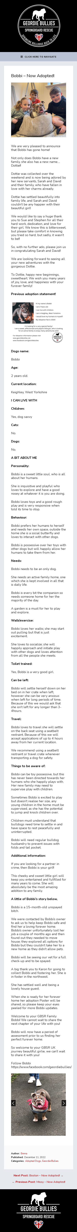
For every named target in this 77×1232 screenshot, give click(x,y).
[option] (38, 1104)
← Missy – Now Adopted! (38, 1182)
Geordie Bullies (50, 1161)
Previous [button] (13, 1103)
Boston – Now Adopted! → (38, 1175)
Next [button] (64, 1103)
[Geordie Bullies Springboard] (38, 49)
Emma (24, 1153)
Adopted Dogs (33, 1161)
